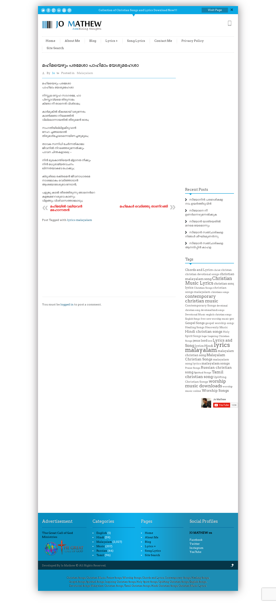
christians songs (220, 292)
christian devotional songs (202, 274)
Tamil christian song (204, 374)
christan (226, 269)
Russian (101, 550)
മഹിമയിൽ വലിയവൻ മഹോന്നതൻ (66, 208)
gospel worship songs (220, 323)
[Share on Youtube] (64, 10)
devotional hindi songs (212, 310)
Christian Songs (203, 287)
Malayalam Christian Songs (205, 357)
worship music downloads (205, 383)
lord (204, 340)
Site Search (55, 48)
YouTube (195, 551)
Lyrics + (111, 41)
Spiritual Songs (202, 372)
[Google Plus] (54, 10)
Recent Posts (196, 189)
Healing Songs (194, 327)
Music (100, 546)
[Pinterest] (69, 10)
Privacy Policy (192, 41)
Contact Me (163, 41)
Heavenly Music (216, 327)
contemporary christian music (201, 298)
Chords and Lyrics (199, 270)
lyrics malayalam (79, 220)
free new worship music (215, 318)
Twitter (195, 543)
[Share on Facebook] (48, 10)
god (232, 318)
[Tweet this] (43, 10)
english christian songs (219, 314)
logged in (67, 304)
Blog (92, 41)
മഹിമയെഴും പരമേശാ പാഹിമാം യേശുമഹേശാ (90, 65)
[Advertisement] (109, 262)
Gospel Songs (195, 323)
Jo (53, 73)
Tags (189, 259)
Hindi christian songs (203, 331)
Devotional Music (195, 314)
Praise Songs (192, 367)
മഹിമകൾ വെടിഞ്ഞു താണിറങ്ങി (144, 206)
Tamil (100, 555)
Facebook (196, 539)
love (210, 340)
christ (216, 270)
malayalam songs (215, 363)
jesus (196, 340)
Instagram (196, 547)
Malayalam (85, 73)
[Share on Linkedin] (59, 10)
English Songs (192, 319)
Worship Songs (215, 391)
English (101, 532)
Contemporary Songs (200, 305)
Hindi (100, 537)
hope (204, 336)
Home (50, 41)
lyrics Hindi (204, 346)
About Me (72, 41)
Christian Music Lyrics (208, 281)
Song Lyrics (136, 41)
